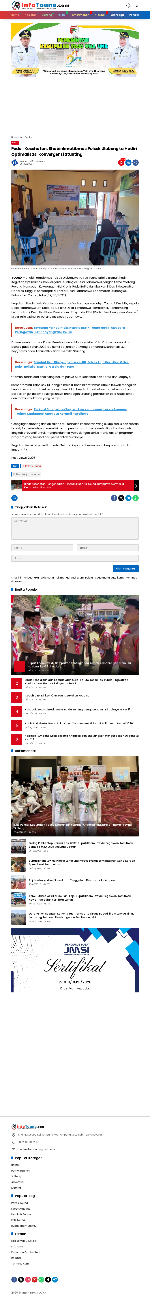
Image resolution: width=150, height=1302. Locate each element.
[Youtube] (35, 1280)
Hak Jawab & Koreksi (24, 1241)
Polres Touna (33, 466)
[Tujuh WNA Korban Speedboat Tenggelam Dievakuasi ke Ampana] (18, 882)
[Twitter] (121, 498)
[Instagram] (28, 1280)
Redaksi (24, 162)
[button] (128, 5)
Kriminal (16, 1188)
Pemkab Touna (21, 1214)
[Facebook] (114, 498)
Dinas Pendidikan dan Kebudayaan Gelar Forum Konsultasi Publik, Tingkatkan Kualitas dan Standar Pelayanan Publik (76, 681)
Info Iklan (17, 1246)
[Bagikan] (135, 162)
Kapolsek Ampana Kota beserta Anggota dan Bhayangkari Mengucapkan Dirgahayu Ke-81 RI (82, 737)
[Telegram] (128, 498)
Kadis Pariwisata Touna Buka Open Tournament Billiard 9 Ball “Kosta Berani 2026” (79, 723)
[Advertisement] (75, 104)
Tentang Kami (20, 1263)
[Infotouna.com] (40, 5)
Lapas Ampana (20, 1209)
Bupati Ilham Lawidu (24, 1226)
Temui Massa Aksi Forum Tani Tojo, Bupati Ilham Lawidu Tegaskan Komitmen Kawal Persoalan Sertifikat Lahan (80, 897)
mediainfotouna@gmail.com (36, 1149)
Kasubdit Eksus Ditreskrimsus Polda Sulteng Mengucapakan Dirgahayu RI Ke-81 (77, 709)
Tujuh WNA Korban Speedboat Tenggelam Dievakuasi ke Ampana (73, 880)
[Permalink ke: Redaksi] (15, 162)
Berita (15, 142)
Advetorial (17, 1182)
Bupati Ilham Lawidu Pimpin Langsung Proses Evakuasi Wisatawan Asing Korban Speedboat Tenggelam (82, 862)
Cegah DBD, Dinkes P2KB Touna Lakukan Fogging (57, 695)
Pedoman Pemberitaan (26, 1252)
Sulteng (16, 1176)
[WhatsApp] (135, 498)
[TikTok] (48, 1280)
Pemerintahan (20, 1170)
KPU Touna (18, 1220)
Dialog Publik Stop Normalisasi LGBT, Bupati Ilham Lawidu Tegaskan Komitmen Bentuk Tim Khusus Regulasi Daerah (81, 845)
